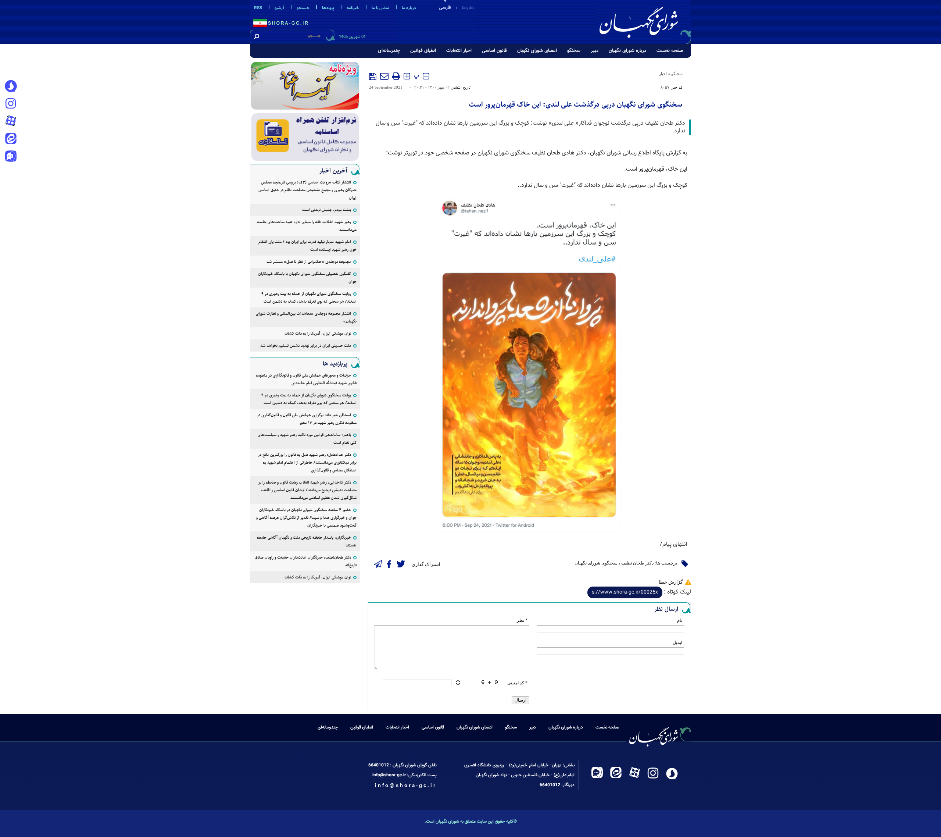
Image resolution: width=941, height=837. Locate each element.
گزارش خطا (671, 582)
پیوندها (328, 8)
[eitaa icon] (10, 139)
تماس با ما (380, 8)
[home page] (644, 21)
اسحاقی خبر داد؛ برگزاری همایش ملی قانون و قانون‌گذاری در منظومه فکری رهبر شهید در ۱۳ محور (307, 419)
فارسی (445, 7)
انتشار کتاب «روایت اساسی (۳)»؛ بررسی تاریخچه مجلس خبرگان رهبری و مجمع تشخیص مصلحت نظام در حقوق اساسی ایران (307, 190)
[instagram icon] (10, 104)
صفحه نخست (669, 50)
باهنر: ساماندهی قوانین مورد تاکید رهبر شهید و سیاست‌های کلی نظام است (307, 439)
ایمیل (677, 642)
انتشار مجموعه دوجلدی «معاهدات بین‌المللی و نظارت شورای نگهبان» (306, 317)
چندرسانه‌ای (389, 50)
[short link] (624, 592)
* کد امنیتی (517, 682)
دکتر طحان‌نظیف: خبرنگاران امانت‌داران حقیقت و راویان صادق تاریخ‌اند (306, 561)
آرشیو (279, 8)
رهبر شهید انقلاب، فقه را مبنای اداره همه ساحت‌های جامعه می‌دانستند (307, 226)
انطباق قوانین (423, 50)
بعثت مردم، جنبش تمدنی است (326, 210)
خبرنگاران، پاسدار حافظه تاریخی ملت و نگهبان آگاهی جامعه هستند (307, 541)
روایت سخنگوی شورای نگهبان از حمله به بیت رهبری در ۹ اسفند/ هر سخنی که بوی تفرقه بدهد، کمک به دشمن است (309, 297)
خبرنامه (353, 8)
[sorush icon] (10, 86)
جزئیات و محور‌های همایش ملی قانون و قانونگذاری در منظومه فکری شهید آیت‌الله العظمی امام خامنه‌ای (306, 379)
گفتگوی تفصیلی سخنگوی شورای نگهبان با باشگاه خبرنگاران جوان (307, 278)
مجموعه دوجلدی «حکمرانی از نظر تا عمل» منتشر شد (308, 262)
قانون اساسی (494, 50)
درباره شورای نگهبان (627, 50)
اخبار (663, 73)
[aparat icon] (10, 121)
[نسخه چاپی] (396, 76)
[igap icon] (10, 157)
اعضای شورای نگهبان (537, 50)
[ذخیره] (372, 76)
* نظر (522, 620)
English (468, 7)
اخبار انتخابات (459, 50)
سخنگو (573, 50)
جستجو (303, 8)
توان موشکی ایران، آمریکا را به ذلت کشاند (318, 333)
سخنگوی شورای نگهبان (596, 563)
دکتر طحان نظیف (637, 563)
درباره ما (409, 8)
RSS (258, 8)
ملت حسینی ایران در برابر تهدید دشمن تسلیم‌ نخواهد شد (305, 345)
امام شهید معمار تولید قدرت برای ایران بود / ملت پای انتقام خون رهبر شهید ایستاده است (307, 246)
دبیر (594, 50)
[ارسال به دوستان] (384, 76)
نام (679, 620)
